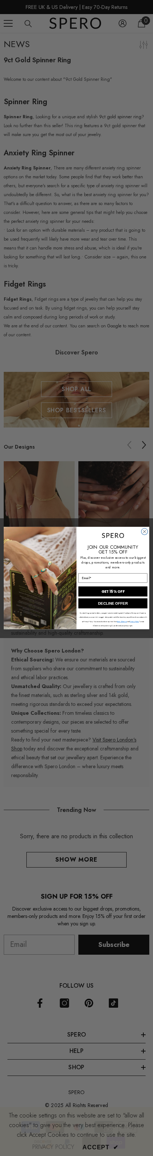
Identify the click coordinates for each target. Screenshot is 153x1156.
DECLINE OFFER (113, 603)
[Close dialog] (144, 531)
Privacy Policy (134, 621)
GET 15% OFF (112, 591)
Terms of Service (122, 621)
